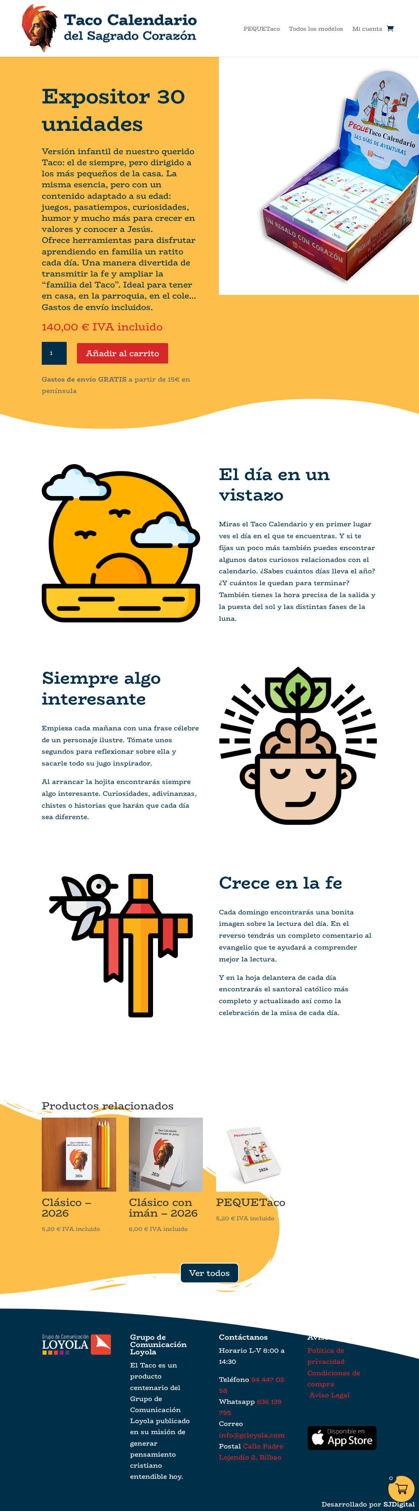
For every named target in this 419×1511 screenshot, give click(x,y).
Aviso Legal (328, 1395)
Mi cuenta (367, 28)
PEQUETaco (261, 28)
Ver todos (209, 1272)
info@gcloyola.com (252, 1435)
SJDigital (399, 1504)
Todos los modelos (316, 28)
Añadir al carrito (122, 353)
